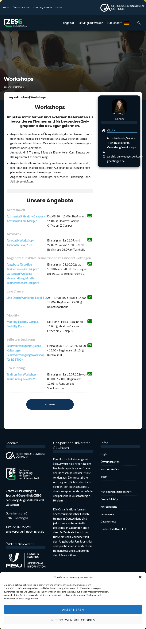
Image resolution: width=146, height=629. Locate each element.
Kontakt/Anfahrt (42, 7)
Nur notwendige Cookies (73, 620)
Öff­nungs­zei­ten (21, 7)
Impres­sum (107, 514)
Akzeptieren (73, 609)
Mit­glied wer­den (93, 23)
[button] (140, 577)
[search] (139, 23)
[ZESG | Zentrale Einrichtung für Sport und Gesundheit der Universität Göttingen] (18, 23)
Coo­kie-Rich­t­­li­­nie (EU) (113, 528)
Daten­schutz (108, 521)
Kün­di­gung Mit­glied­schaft (116, 491)
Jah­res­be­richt (109, 506)
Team (58, 7)
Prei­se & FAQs (109, 499)
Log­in (6, 7)
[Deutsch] (128, 23)
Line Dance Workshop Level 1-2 (27, 297)
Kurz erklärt (114, 23)
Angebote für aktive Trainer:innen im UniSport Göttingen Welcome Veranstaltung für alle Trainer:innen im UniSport (23, 273)
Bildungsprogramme (14, 87)
